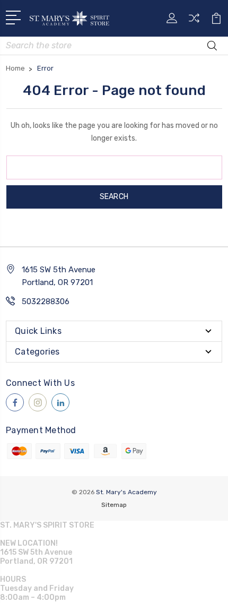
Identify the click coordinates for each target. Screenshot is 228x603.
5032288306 (45, 301)
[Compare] (194, 21)
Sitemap (114, 505)
